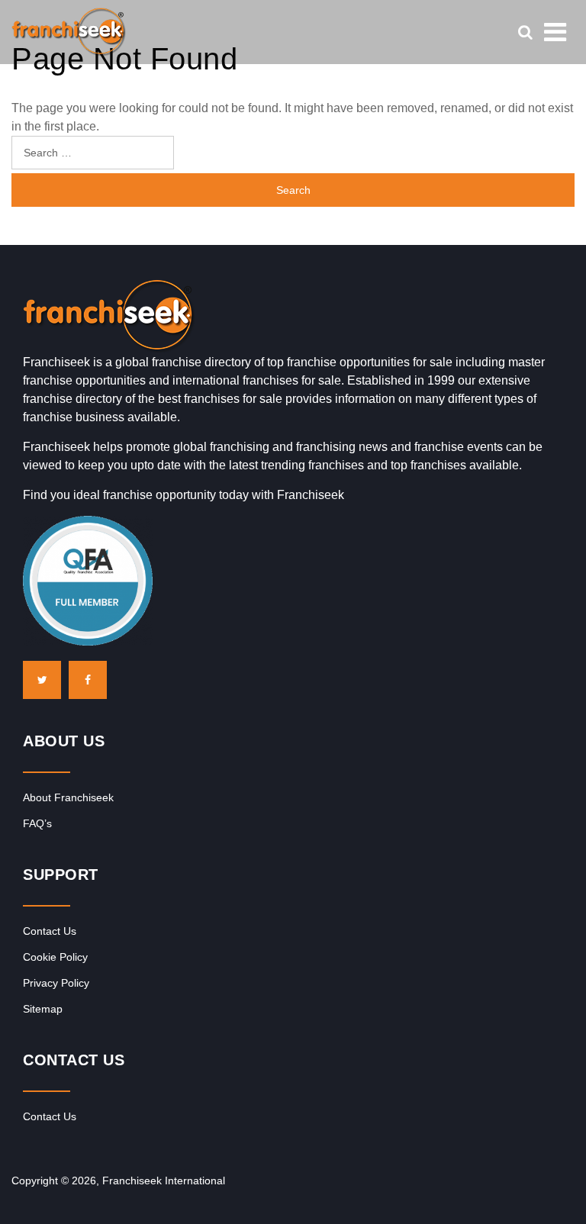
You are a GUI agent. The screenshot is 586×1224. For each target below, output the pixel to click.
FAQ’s (37, 823)
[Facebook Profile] (88, 680)
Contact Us (49, 931)
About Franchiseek (68, 797)
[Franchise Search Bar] (525, 32)
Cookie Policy (55, 957)
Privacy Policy (56, 983)
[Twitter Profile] (42, 680)
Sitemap (43, 1009)
